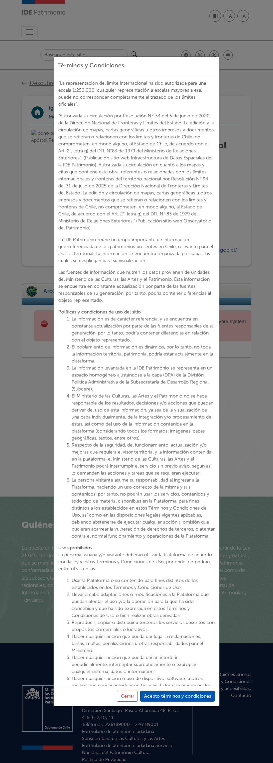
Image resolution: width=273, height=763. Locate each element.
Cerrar (127, 696)
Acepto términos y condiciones (177, 696)
